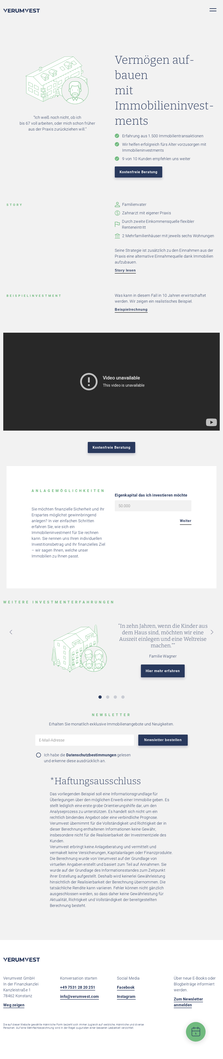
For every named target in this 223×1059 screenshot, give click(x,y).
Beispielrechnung (131, 309)
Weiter (185, 521)
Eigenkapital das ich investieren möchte (151, 495)
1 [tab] (100, 697)
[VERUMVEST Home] (21, 960)
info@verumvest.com (79, 996)
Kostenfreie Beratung (138, 172)
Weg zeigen (13, 1005)
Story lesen (125, 270)
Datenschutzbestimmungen (91, 755)
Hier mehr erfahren (163, 671)
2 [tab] (107, 697)
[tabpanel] (111, 653)
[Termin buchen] (196, 1035)
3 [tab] (115, 697)
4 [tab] (123, 697)
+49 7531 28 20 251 (77, 987)
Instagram (126, 996)
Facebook (126, 987)
